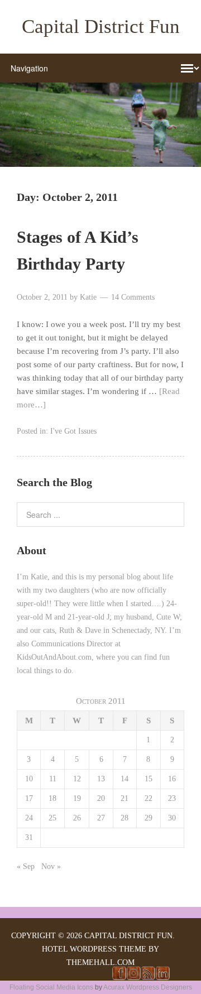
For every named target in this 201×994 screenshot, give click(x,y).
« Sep (26, 866)
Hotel (55, 949)
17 (29, 798)
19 (77, 798)
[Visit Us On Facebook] (119, 977)
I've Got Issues (73, 431)
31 (29, 837)
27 (101, 818)
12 (77, 779)
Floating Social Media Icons (51, 987)
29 (148, 818)
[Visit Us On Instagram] (133, 977)
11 (52, 779)
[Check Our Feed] (148, 977)
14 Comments (133, 297)
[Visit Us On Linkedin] (162, 977)
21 (124, 798)
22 (148, 798)
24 (29, 818)
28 (124, 818)
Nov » (51, 866)
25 (52, 818)
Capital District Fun (101, 26)
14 (124, 779)
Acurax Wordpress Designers (147, 987)
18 (52, 798)
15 (148, 779)
